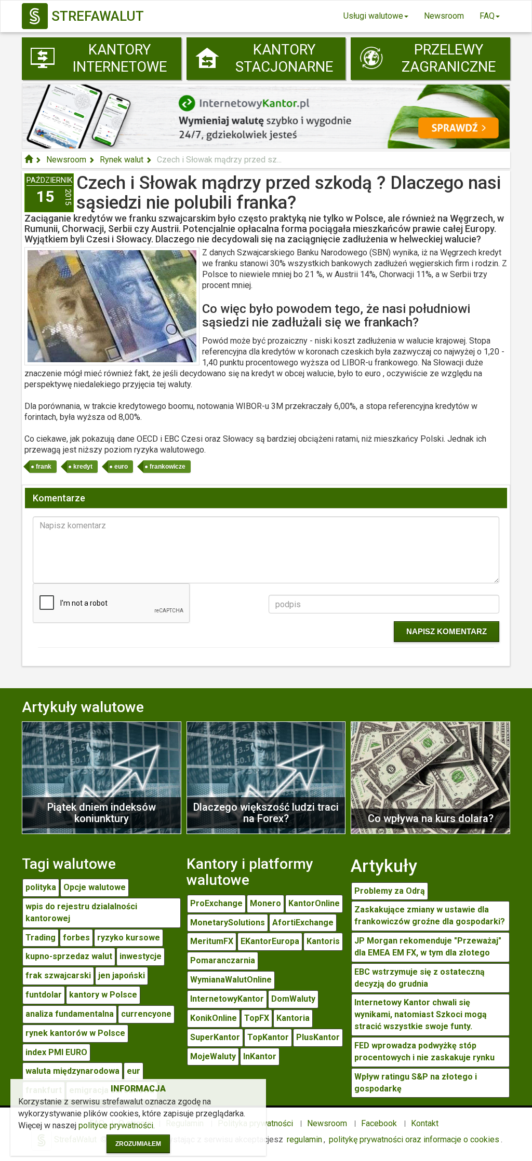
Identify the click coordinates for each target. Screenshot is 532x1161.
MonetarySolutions (227, 922)
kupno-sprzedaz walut (68, 956)
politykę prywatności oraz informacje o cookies (414, 1139)
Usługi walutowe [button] (373, 16)
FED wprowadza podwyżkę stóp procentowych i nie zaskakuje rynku (424, 1051)
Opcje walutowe (94, 887)
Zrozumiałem (138, 1144)
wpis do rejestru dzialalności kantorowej (81, 912)
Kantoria (293, 1018)
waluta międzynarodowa (72, 1071)
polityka (40, 887)
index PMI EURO (56, 1052)
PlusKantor (318, 1037)
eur (133, 1071)
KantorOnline (314, 903)
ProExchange (216, 903)
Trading (40, 938)
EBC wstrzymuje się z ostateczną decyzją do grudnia (419, 978)
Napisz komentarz (446, 631)
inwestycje (140, 956)
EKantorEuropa (270, 941)
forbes (76, 938)
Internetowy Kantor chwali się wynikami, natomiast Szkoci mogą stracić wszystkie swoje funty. (420, 1014)
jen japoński (121, 975)
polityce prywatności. (116, 1125)
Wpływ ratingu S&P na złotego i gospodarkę (415, 1083)
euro (121, 466)
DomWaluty (293, 999)
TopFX (256, 1018)
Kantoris (323, 941)
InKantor (259, 1056)
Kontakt (424, 1123)
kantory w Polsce (103, 995)
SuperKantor (215, 1037)
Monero (265, 903)
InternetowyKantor (227, 999)
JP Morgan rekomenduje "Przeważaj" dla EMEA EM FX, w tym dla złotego (427, 947)
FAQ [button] (487, 16)
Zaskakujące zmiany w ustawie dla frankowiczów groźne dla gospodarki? (429, 915)
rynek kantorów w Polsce (75, 1033)
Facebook (379, 1123)
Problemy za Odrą (389, 891)
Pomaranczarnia (222, 960)
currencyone (146, 1014)
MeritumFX (211, 941)
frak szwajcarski (58, 975)
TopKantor (268, 1037)
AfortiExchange (303, 922)
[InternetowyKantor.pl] (266, 115)
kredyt (82, 466)
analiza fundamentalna (69, 1014)
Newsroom (444, 16)
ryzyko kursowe (128, 938)
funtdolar (43, 995)
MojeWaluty (213, 1056)
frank (43, 466)
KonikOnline (213, 1018)
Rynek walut (121, 160)
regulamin (304, 1139)
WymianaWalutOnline (231, 980)
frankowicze (167, 466)
